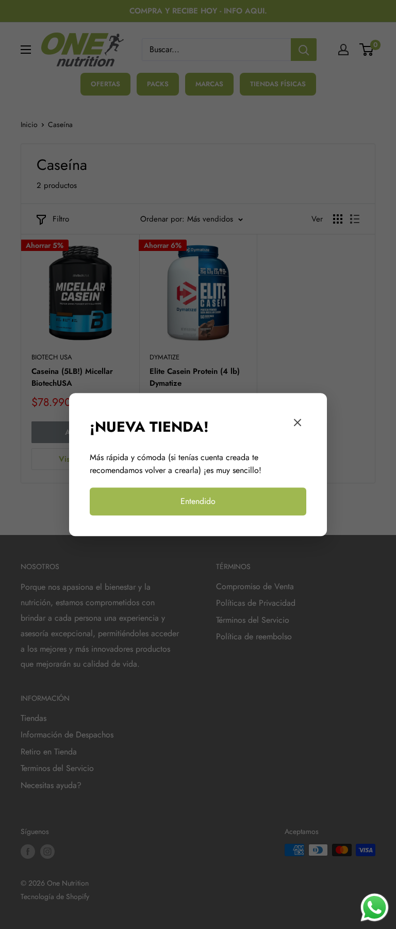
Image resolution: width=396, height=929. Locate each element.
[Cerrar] (297, 425)
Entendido (198, 501)
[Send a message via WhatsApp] (374, 907)
